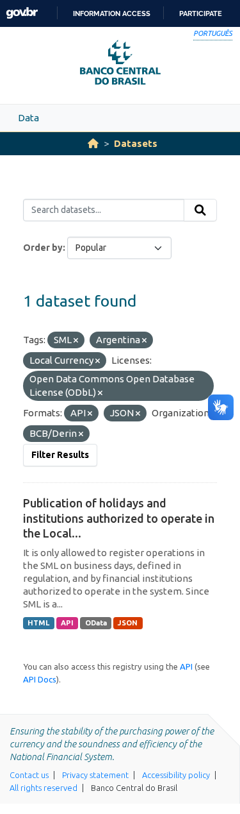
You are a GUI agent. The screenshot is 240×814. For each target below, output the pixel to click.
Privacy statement (95, 774)
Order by (43, 247)
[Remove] (76, 340)
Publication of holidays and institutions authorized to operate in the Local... (118, 517)
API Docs (39, 679)
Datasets (135, 143)
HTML (38, 623)
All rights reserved (43, 787)
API (67, 623)
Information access (111, 13)
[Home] (93, 143)
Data (28, 117)
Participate (200, 13)
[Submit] (200, 210)
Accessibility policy (176, 774)
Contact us (29, 774)
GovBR (22, 13)
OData (96, 623)
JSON (128, 623)
